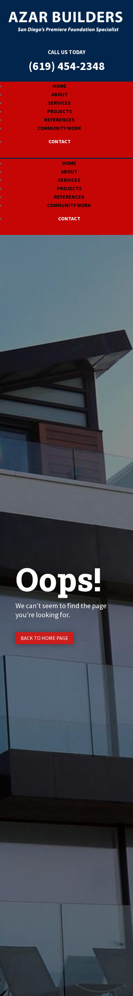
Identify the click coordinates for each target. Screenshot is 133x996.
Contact (59, 141)
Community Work (59, 128)
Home (59, 86)
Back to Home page (44, 638)
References (59, 119)
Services (59, 102)
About (59, 94)
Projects (59, 111)
